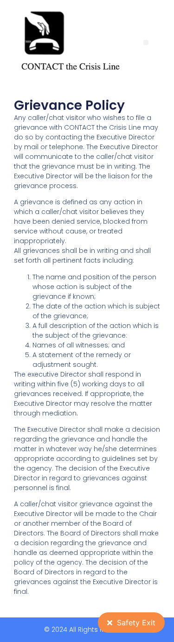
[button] (145, 42)
